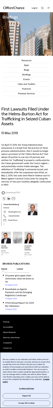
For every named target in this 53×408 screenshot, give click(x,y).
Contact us (7, 348)
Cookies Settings (26, 389)
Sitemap (6, 322)
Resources (27, 60)
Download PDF (13, 192)
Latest (20, 269)
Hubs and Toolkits (26, 84)
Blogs (26, 70)
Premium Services (26, 93)
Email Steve (12, 220)
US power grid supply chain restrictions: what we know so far (19, 279)
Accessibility (8, 327)
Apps (26, 65)
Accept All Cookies (26, 403)
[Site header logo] (23, 8)
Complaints (7, 343)
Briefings (26, 75)
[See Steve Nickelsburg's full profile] (6, 224)
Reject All (26, 396)
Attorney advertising (11, 338)
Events (26, 79)
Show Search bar (42, 7)
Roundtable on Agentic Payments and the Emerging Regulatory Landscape (18, 292)
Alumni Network (9, 332)
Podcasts (26, 89)
